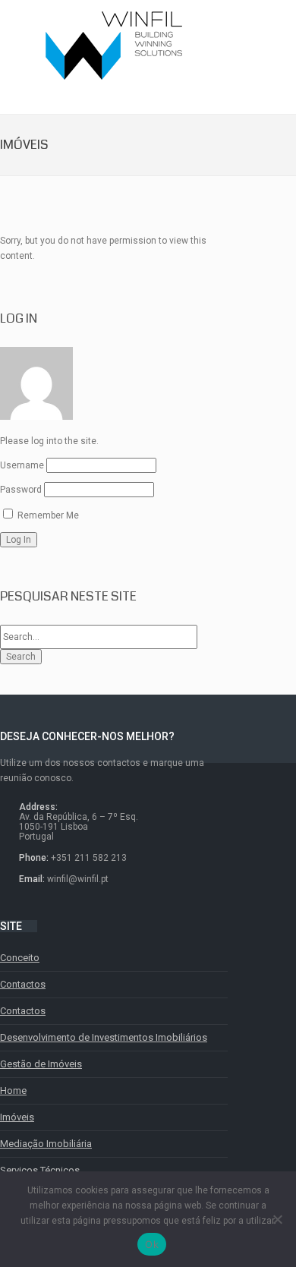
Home (13, 1090)
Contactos (23, 984)
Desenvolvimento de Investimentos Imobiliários (103, 1037)
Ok (152, 1244)
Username (22, 465)
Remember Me (47, 515)
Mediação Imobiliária (46, 1143)
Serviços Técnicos (40, 1170)
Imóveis (17, 1117)
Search (21, 656)
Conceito (19, 957)
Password (21, 489)
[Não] (277, 1219)
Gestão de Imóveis (41, 1064)
